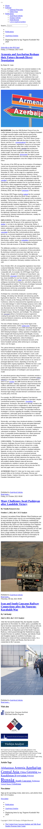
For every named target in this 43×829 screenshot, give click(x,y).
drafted (3, 224)
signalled (4, 180)
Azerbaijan (33, 767)
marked (25, 194)
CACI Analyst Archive (18, 22)
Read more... (5, 494)
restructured (23, 154)
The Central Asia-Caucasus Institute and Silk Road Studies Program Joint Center (23, 825)
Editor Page (14, 12)
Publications (9, 14)
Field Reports (14, 20)
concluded (4, 232)
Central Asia (10, 772)
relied (19, 280)
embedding (24, 240)
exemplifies (29, 401)
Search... (4, 26)
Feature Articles (15, 18)
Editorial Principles (16, 10)
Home (7, 6)
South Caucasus (24, 780)
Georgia (32, 772)
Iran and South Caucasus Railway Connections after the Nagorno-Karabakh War (20, 606)
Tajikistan (36, 781)
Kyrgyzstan (21, 775)
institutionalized (21, 142)
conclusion (25, 190)
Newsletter (4, 799)
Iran (39, 772)
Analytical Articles (16, 16)
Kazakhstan (8, 775)
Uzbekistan (16, 784)
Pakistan (30, 776)
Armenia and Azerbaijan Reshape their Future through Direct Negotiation (20, 57)
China (23, 772)
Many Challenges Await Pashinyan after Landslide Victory (20, 503)
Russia (8, 780)
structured (13, 276)
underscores (26, 326)
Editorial (8, 8)
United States (6, 784)
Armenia (20, 767)
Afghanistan (8, 767)
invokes (11, 381)
